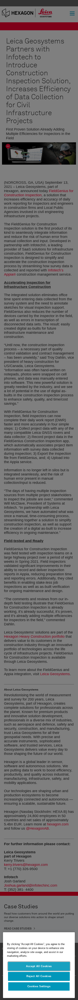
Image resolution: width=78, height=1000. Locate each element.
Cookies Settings (39, 986)
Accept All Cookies (39, 966)
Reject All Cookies (38, 976)
